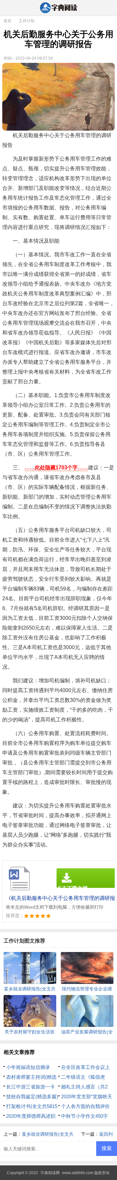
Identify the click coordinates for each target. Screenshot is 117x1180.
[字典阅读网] (58, 8)
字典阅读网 (50, 1173)
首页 (7, 21)
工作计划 (26, 21)
